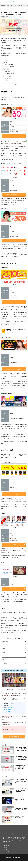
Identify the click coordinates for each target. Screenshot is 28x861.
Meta (12, 779)
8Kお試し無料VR (7, 711)
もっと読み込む (14, 84)
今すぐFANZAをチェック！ (14, 736)
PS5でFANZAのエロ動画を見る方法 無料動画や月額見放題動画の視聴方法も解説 (21, 758)
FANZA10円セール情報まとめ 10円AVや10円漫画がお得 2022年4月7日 (16, 331)
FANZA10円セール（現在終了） (14, 302)
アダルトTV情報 (10, 807)
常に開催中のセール (7, 62)
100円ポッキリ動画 (14, 494)
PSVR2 (4, 652)
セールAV (8, 17)
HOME (3, 5)
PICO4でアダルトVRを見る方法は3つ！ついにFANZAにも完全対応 (21, 799)
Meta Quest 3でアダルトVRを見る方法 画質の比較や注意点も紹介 (21, 781)
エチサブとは (6, 851)
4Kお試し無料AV (7, 709)
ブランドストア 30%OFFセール (11, 66)
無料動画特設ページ (14, 588)
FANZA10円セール (8, 71)
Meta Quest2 (5, 645)
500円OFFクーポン (12, 705)
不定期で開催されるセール (9, 69)
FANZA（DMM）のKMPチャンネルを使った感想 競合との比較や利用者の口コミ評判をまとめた (21, 749)
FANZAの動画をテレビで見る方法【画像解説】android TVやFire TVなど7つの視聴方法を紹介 (21, 767)
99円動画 (14, 544)
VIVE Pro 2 (4, 659)
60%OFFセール (11, 707)
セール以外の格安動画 (8, 76)
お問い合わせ (6, 845)
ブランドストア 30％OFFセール (14, 194)
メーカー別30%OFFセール (10, 75)
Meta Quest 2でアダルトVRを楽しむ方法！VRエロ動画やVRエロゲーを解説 (21, 790)
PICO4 (3, 648)
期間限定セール (14, 136)
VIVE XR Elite (5, 656)
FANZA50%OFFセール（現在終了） (14, 369)
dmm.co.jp (15, 118)
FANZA (8, 5)
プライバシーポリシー (8, 849)
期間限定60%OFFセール (9, 64)
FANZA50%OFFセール (9, 73)
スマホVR (4, 663)
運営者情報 (6, 847)
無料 (11, 17)
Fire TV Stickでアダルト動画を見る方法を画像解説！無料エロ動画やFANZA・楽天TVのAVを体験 (21, 808)
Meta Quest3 (5, 641)
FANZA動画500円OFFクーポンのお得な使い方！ (21, 817)
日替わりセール (8, 68)
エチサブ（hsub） (17, 857)
